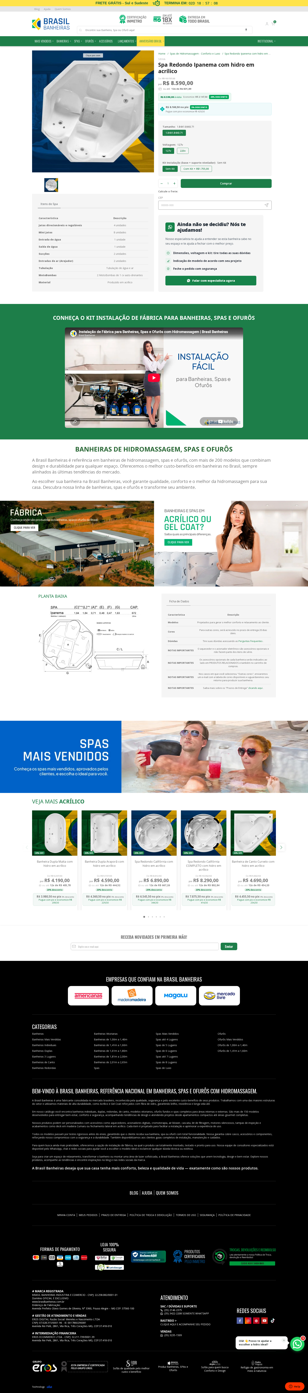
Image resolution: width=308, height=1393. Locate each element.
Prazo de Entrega (113, 1215)
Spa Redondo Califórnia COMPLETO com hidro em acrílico (203, 866)
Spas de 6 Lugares (166, 1051)
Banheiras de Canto (43, 1062)
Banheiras (63, 41)
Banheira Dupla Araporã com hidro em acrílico (104, 863)
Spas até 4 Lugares (167, 1039)
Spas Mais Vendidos (167, 1033)
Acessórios (106, 41)
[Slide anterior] (26, 847)
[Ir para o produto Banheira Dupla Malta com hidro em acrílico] (54, 833)
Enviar (229, 946)
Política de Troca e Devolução (151, 1215)
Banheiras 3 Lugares (44, 1056)
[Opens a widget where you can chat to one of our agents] (294, 1386)
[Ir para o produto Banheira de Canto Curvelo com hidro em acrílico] (253, 833)
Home (163, 53)
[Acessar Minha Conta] (266, 24)
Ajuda (47, 9)
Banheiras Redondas (44, 1068)
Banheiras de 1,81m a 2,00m (110, 1056)
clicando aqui (255, 688)
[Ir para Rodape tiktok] (273, 1320)
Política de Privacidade (234, 1215)
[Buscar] (82, 30)
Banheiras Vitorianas (106, 1033)
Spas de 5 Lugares (166, 1045)
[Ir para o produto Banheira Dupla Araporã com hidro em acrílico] (104, 833)
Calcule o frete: (168, 191)
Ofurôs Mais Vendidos (230, 1039)
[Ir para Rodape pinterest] (256, 1320)
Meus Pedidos (88, 1215)
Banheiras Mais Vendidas (46, 1039)
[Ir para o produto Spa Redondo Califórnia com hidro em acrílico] (154, 833)
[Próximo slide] (281, 847)
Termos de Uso (186, 1215)
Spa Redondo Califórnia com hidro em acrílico (154, 863)
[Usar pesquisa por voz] (246, 30)
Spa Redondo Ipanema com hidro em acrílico (251, 53)
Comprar (226, 183)
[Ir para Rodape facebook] (240, 1320)
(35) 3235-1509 (173, 1335)
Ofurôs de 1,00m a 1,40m (232, 1045)
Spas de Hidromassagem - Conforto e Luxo (196, 53)
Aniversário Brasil (150, 41)
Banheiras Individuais (44, 1045)
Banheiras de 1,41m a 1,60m (110, 1045)
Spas (77, 41)
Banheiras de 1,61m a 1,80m (110, 1051)
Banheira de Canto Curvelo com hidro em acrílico (253, 863)
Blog (37, 9)
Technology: (38, 1386)
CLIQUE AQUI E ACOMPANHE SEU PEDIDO (185, 1324)
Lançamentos (126, 41)
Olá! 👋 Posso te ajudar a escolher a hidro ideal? (255, 1342)
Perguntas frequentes (250, 641)
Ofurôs (89, 41)
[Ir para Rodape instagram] (248, 1320)
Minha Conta (66, 1215)
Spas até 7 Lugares (167, 1056)
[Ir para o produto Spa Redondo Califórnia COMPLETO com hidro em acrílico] (203, 833)
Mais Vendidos (43, 41)
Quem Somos (63, 9)
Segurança (207, 1215)
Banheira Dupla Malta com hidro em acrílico (55, 863)
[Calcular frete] (266, 205)
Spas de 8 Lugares (166, 1062)
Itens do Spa (49, 204)
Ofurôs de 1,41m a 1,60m (232, 1051)
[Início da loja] (51, 23)
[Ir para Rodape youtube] (264, 1320)
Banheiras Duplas (42, 1051)
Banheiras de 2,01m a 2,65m (110, 1062)
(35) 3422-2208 (173, 1313)
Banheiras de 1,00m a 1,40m (110, 1039)
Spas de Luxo (163, 1068)
